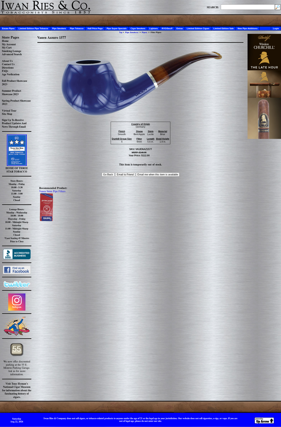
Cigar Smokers (138, 28)
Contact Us (8, 64)
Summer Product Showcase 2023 (11, 92)
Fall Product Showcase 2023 (14, 82)
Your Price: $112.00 (139, 155)
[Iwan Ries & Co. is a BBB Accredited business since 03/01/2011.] (17, 258)
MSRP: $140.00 (139, 152)
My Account (9, 44)
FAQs (5, 71)
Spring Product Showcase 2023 (16, 102)
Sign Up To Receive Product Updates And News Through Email (14, 123)
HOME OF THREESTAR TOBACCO (17, 169)
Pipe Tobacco (77, 28)
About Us (7, 61)
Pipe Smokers (59, 28)
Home (5, 41)
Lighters (153, 28)
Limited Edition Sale (223, 28)
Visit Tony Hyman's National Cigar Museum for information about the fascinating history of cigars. (16, 390)
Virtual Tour (9, 111)
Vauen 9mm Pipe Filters (52, 191)
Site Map (7, 114)
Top (120, 32)
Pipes (144, 32)
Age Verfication (10, 74)
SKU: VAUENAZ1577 (140, 149)
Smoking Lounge (11, 51)
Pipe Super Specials (117, 28)
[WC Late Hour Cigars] (264, 138)
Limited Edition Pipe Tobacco (33, 28)
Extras (179, 28)
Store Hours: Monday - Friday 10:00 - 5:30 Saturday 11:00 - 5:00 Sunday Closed (17, 190)
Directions (8, 68)
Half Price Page (95, 28)
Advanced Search (12, 54)
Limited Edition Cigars (198, 28)
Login (276, 28)
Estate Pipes (8, 28)
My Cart (7, 47)
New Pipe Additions (247, 28)
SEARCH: (213, 7)
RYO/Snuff (167, 28)
